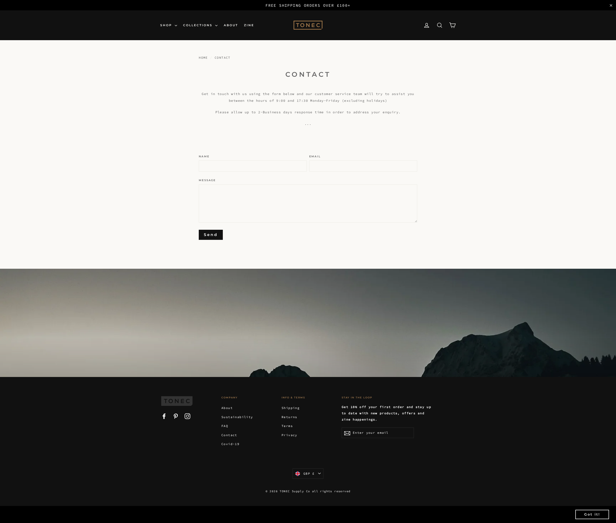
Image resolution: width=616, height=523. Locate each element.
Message (207, 180)
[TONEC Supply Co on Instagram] (187, 415)
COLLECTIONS (198, 25)
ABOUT (231, 25)
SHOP (166, 25)
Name (204, 156)
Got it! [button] (592, 514)
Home (203, 58)
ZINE (249, 25)
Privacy (289, 435)
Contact (229, 435)
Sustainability (237, 417)
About (227, 408)
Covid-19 (230, 444)
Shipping (291, 408)
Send (211, 234)
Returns (289, 417)
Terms (287, 426)
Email (315, 156)
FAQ (224, 426)
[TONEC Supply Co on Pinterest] (176, 415)
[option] (308, 323)
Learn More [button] (199, 514)
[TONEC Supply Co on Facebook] (164, 415)
